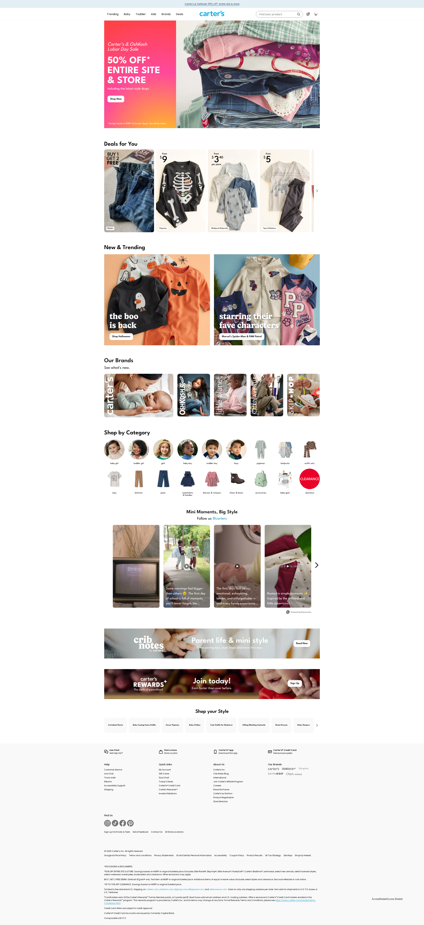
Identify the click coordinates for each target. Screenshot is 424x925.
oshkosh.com (166, 889)
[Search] (298, 14)
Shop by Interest (303, 855)
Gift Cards (164, 773)
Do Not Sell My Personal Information (194, 855)
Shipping (108, 789)
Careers (217, 785)
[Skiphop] (275, 774)
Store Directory (220, 801)
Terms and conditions (140, 855)
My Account (165, 769)
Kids (153, 14)
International (219, 777)
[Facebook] (122, 823)
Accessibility (220, 855)
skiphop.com (180, 889)
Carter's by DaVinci (222, 793)
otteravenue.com (218, 889)
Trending (112, 14)
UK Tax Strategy (273, 855)
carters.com (152, 889)
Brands (166, 14)
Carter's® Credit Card (169, 785)
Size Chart (164, 777)
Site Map (288, 855)
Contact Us (156, 831)
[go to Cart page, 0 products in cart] (316, 14)
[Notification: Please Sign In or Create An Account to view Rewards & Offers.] (308, 14)
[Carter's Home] (212, 13)
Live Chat (108, 773)
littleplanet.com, (196, 889)
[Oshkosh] (289, 769)
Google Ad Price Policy (115, 855)
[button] (317, 191)
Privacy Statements (164, 855)
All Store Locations (174, 831)
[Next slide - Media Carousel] (316, 565)
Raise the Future (221, 789)
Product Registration (223, 797)
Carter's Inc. (219, 769)
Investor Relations (168, 793)
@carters (220, 518)
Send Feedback (140, 831)
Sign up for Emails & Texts (117, 831)
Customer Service (113, 769)
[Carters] (273, 769)
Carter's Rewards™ (168, 789)
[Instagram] (107, 823)
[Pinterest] (130, 823)
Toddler (141, 14)
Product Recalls (255, 855)
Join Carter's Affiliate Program (228, 781)
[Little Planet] (304, 769)
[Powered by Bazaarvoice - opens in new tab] (298, 612)
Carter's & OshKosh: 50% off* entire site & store (212, 4)
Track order (110, 777)
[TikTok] (115, 823)
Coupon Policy (237, 855)
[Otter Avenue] (294, 774)
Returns (108, 781)
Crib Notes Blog (221, 773)
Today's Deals (166, 781)
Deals (179, 14)
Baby (127, 14)
